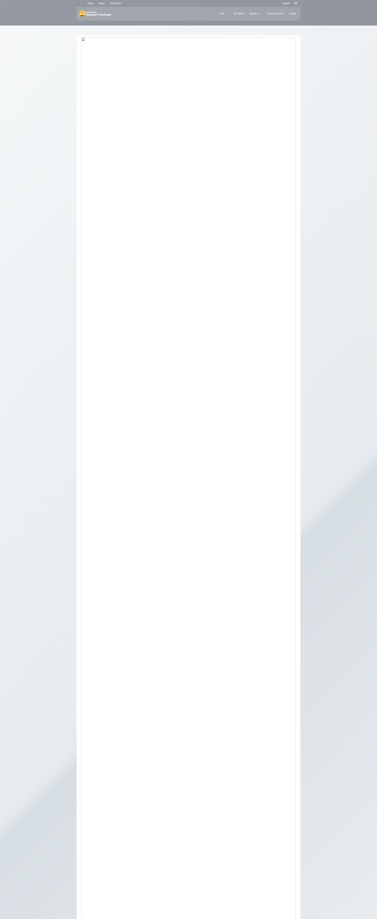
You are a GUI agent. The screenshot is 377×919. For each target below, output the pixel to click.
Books (253, 13)
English (286, 3)
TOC (221, 13)
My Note (239, 13)
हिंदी (295, 3)
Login (292, 13)
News (90, 3)
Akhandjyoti (275, 13)
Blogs (102, 3)
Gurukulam (116, 3)
